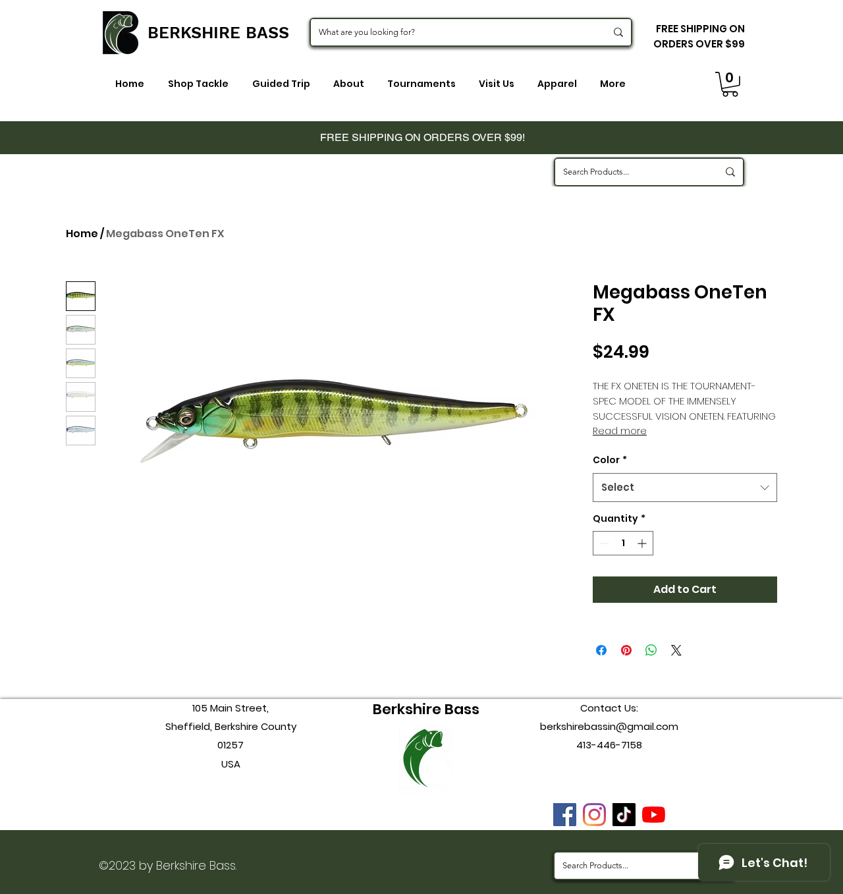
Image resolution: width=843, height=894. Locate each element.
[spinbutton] (623, 543)
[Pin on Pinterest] (626, 650)
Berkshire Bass (426, 709)
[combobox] (685, 487)
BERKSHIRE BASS (218, 32)
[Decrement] (603, 543)
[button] (730, 84)
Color (610, 459)
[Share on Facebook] (601, 650)
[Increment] (643, 543)
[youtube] (653, 814)
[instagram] (594, 814)
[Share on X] (676, 650)
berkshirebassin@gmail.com (609, 726)
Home (82, 233)
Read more (620, 430)
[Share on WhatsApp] (651, 650)
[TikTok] (624, 814)
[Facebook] (564, 814)
